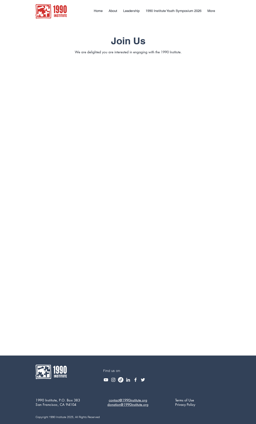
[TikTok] (120, 379)
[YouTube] (106, 379)
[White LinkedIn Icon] (128, 379)
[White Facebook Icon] (135, 379)
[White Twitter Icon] (143, 379)
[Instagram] (113, 379)
